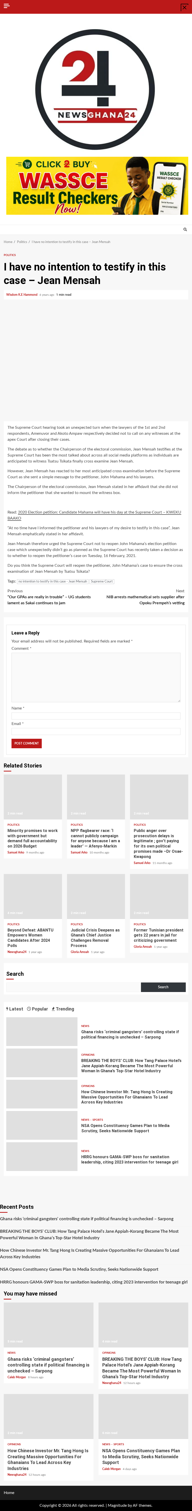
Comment (22, 648)
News (85, 1026)
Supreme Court (102, 581)
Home (9, 1493)
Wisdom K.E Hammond (22, 294)
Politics (10, 255)
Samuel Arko (16, 852)
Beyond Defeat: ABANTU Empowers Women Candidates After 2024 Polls (33, 896)
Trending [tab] (64, 1009)
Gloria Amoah (80, 952)
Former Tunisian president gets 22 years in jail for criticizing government (159, 896)
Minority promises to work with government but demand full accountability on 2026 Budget (33, 797)
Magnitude (117, 1506)
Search (15, 974)
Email (18, 724)
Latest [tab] (15, 1009)
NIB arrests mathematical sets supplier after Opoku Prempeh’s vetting (145, 597)
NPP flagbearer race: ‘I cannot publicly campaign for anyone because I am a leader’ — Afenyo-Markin (96, 797)
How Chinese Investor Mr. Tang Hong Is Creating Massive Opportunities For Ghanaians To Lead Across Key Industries (42, 1094)
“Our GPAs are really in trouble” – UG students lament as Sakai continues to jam (49, 597)
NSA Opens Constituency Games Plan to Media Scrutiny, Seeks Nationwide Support (42, 1125)
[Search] (185, 229)
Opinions (87, 1055)
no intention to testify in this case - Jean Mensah (52, 581)
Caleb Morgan (17, 1377)
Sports (97, 1119)
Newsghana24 (17, 952)
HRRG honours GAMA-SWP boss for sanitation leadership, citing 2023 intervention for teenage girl (42, 1156)
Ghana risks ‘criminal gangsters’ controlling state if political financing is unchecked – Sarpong (42, 1031)
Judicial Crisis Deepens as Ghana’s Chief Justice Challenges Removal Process (96, 896)
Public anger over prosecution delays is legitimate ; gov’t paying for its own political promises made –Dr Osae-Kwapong (159, 797)
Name (18, 708)
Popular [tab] (39, 1009)
